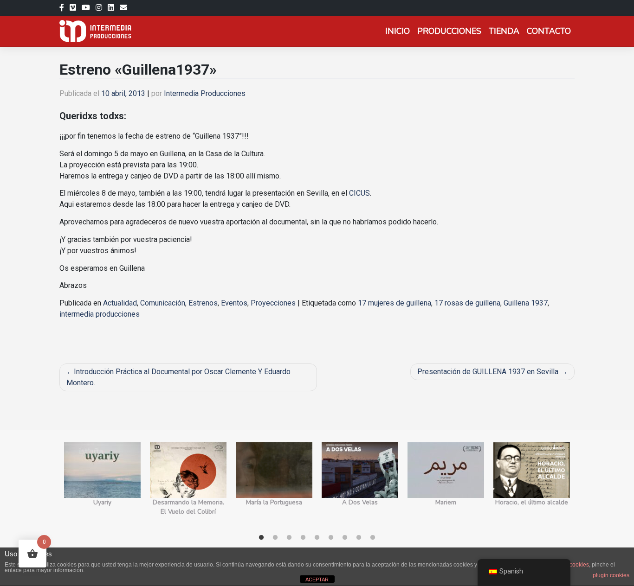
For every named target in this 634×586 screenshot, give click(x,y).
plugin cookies (611, 575)
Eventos (234, 303)
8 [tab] (358, 537)
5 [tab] (317, 537)
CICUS (359, 193)
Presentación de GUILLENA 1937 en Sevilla (487, 371)
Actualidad (120, 303)
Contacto (549, 31)
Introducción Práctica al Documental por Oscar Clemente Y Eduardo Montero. (178, 377)
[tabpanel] (102, 484)
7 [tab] (344, 537)
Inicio (397, 31)
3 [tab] (289, 537)
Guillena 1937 (526, 303)
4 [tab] (303, 537)
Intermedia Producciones (205, 93)
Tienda (504, 31)
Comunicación (162, 303)
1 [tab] (261, 537)
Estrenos (203, 303)
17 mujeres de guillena (394, 303)
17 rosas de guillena (467, 303)
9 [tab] (372, 537)
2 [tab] (275, 537)
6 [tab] (331, 537)
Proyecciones (273, 303)
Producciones (449, 31)
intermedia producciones (99, 314)
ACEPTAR (317, 579)
